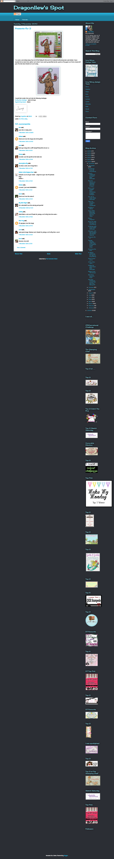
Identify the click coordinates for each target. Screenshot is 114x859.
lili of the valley (23, 119)
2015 (89, 151)
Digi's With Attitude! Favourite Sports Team (91, 213)
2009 (89, 310)
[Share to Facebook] (44, 116)
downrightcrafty (23, 163)
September (92, 289)
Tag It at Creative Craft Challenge (91, 203)
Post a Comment (21, 247)
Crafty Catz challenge (21, 100)
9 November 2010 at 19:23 (26, 181)
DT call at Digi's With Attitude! (92, 198)
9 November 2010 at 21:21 (25, 190)
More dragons (91, 219)
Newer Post (18, 254)
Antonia (21, 185)
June (90, 297)
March (91, 303)
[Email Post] (36, 116)
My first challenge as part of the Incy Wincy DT (91, 282)
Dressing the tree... (92, 249)
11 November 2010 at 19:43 (26, 226)
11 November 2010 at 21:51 (25, 243)
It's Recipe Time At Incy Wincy (92, 170)
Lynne (87, 101)
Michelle (88, 104)
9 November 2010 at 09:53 (26, 141)
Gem (20, 127)
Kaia (87, 94)
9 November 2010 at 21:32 (26, 199)
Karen (87, 96)
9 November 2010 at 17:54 (26, 168)
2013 (89, 155)
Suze (87, 111)
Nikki (87, 106)
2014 (89, 153)
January (91, 307)
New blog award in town (91, 276)
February (91, 305)
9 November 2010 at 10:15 (25, 150)
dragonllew (90, 31)
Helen (87, 91)
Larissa (88, 99)
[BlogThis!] (41, 116)
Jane (20, 145)
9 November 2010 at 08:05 (26, 132)
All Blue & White (91, 208)
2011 (89, 159)
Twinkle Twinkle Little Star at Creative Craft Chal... (92, 244)
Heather (88, 89)
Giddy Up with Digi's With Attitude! (92, 267)
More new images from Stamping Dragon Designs (91, 191)
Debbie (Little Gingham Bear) (26, 172)
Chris (87, 86)
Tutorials (25, 19)
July (90, 295)
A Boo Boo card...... (91, 262)
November (92, 165)
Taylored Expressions (20, 102)
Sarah (20, 194)
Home (17, 19)
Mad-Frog (21, 221)
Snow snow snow (91, 259)
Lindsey (21, 212)
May (90, 299)
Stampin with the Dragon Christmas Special (92, 233)
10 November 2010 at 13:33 (26, 208)
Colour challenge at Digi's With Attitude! (91, 176)
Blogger (66, 855)
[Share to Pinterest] (46, 116)
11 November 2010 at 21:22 (26, 235)
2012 (89, 157)
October (91, 287)
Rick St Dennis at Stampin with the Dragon (91, 183)
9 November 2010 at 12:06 (26, 159)
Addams (21, 136)
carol (20, 230)
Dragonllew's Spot (39, 7)
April (90, 301)
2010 (89, 161)
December (92, 163)
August (91, 293)
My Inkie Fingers (23, 203)
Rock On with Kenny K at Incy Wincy (92, 223)
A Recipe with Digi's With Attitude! (92, 228)
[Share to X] (42, 116)
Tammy (20, 154)
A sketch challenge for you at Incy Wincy (92, 254)
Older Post (78, 254)
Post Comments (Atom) (52, 259)
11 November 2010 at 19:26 (26, 217)
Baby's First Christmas (92, 272)
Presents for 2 (92, 237)
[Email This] (39, 116)
